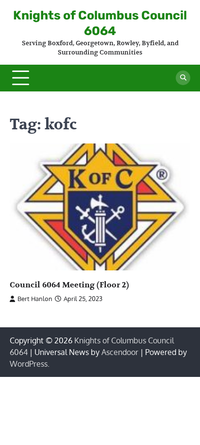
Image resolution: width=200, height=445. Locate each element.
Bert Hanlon (34, 299)
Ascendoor (119, 352)
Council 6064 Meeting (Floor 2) (69, 285)
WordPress (29, 364)
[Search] (183, 78)
